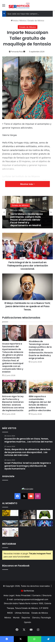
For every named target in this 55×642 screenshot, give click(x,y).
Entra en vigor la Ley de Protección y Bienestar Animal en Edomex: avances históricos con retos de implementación (13, 403)
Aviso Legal (9, 595)
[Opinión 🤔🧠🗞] (10, 532)
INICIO (10, 613)
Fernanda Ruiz (17, 51)
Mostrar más (26, 184)
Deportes (26, 617)
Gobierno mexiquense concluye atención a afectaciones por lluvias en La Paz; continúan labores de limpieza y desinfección (26, 222)
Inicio (15, 20)
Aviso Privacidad (23, 595)
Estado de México (36, 20)
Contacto (36, 595)
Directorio (47, 595)
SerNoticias (29, 590)
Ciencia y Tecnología (41, 617)
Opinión (27, 622)
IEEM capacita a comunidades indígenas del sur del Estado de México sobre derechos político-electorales (40, 403)
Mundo (16, 617)
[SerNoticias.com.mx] (19, 5)
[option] (27, 212)
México (23, 20)
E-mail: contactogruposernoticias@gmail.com (27, 599)
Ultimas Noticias (22, 613)
